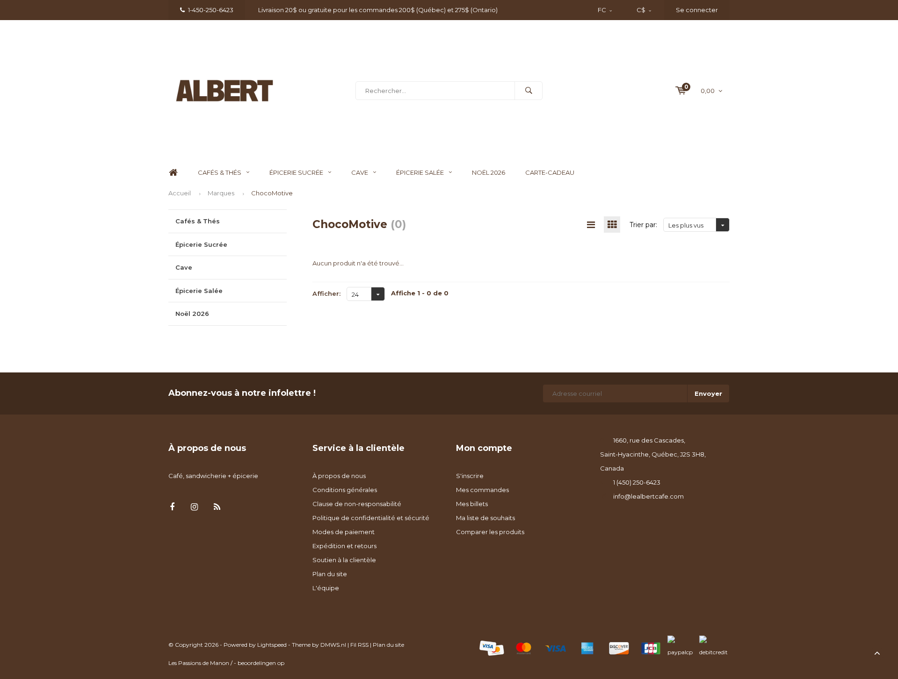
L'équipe (325, 588)
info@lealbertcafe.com (648, 496)
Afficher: (326, 293)
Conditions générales (344, 489)
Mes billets (472, 503)
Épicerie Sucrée (296, 172)
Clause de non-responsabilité (356, 503)
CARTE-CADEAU (549, 172)
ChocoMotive (272, 193)
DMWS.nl (333, 644)
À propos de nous (339, 475)
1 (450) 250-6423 (636, 482)
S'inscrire (470, 475)
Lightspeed (272, 644)
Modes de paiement (343, 532)
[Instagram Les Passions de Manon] (194, 507)
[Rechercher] (528, 90)
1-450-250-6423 (210, 10)
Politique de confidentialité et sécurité (370, 518)
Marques (221, 193)
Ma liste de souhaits (485, 518)
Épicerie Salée (420, 172)
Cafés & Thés (219, 172)
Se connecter (697, 10)
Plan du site (329, 574)
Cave (359, 172)
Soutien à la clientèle (344, 560)
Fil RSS (359, 644)
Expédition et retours (344, 546)
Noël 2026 (488, 172)
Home (173, 172)
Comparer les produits (490, 532)
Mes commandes (482, 489)
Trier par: (643, 225)
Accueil (179, 193)
